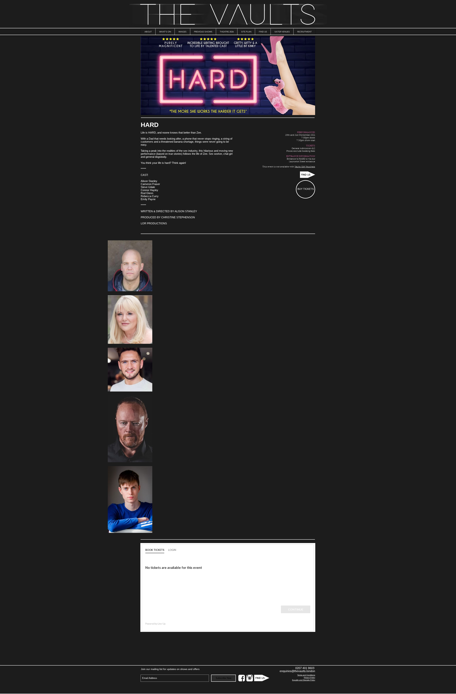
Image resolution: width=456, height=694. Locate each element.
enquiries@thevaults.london (297, 671)
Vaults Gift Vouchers (305, 167)
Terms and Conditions (306, 675)
